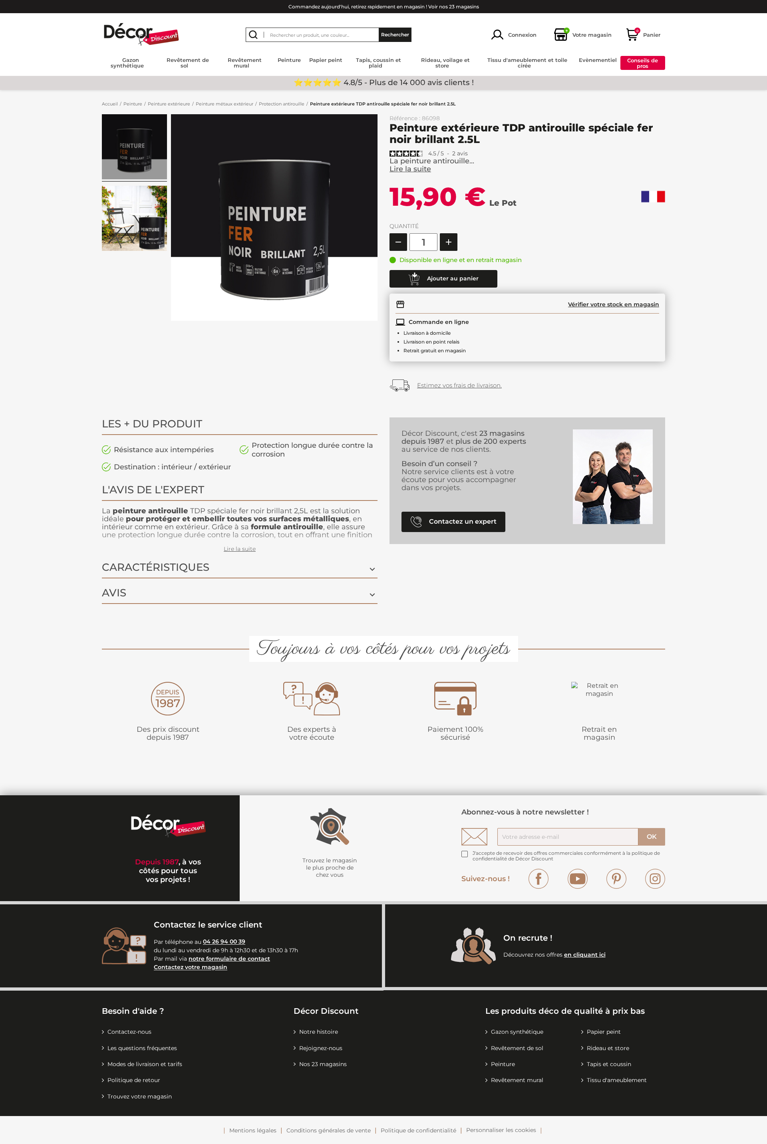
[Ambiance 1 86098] (134, 148)
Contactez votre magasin (190, 967)
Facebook (538, 879)
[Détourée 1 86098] (134, 219)
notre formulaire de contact (229, 958)
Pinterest (616, 879)
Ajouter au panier (452, 278)
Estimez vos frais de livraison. (459, 385)
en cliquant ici (585, 954)
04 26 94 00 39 (224, 941)
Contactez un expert (462, 521)
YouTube (578, 879)
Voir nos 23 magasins (453, 7)
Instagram (655, 879)
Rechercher (395, 35)
